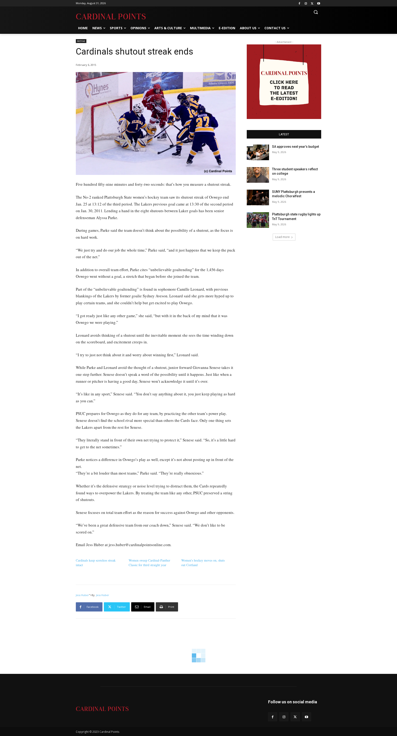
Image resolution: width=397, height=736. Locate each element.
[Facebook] (299, 3)
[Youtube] (318, 3)
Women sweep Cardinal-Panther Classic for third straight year (149, 562)
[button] (315, 11)
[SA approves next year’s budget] (258, 152)
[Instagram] (306, 3)
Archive (81, 41)
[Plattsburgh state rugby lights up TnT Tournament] (258, 220)
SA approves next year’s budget (296, 146)
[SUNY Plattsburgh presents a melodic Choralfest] (258, 197)
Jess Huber (82, 595)
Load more (282, 237)
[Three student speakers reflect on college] (258, 175)
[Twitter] (312, 3)
